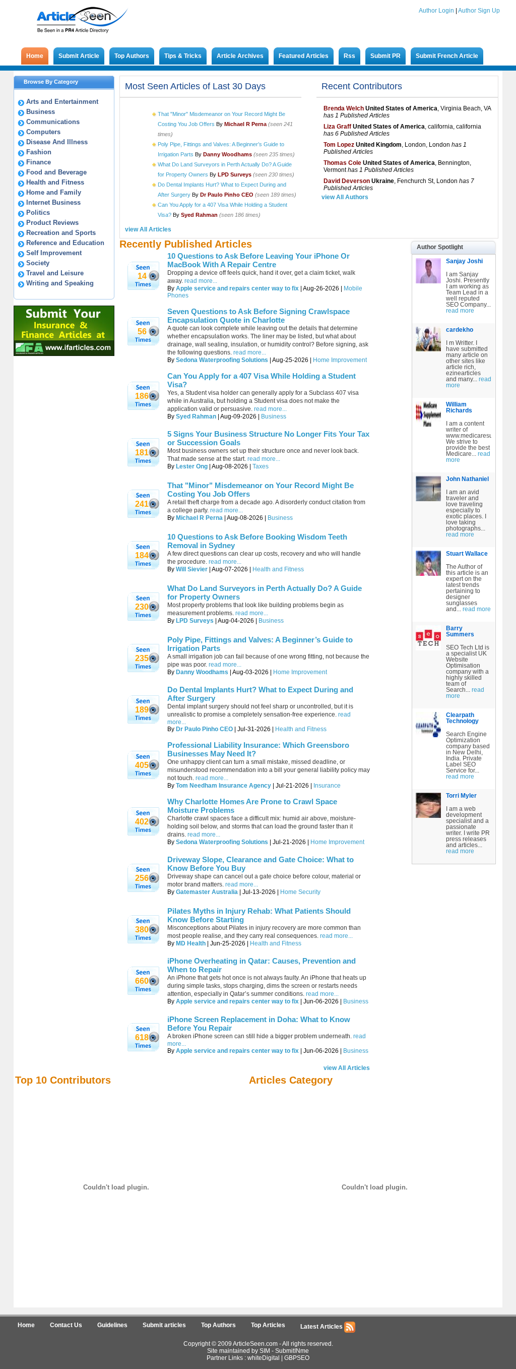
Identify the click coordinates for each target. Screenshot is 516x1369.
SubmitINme (292, 1350)
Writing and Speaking (60, 283)
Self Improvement (54, 253)
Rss (349, 55)
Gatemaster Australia (207, 892)
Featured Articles (304, 55)
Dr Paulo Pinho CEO (204, 729)
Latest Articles (322, 1326)
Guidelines (112, 1325)
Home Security (300, 892)
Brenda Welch (344, 108)
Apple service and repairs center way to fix (237, 288)
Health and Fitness (55, 182)
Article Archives (240, 55)
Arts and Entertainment (62, 101)
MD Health (191, 943)
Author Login (436, 10)
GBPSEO (296, 1357)
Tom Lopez (339, 144)
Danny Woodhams (202, 672)
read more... (270, 408)
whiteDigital (263, 1357)
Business (40, 111)
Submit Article (78, 55)
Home (34, 55)
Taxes (260, 466)
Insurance (327, 785)
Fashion (38, 152)
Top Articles (268, 1325)
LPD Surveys (195, 620)
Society (37, 263)
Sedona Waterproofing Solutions (222, 360)
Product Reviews (52, 222)
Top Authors (131, 55)
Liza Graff (337, 126)
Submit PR (385, 55)
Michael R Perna (199, 517)
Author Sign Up (479, 10)
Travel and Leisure (55, 273)
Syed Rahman (196, 416)
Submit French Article (447, 55)
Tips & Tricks (183, 55)
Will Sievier (192, 569)
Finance (38, 162)
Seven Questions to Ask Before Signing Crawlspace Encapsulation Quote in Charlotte (258, 315)
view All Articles (148, 229)
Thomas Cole (342, 162)
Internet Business (53, 202)
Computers (43, 132)
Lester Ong (192, 466)
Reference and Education (65, 243)
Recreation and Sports (61, 232)
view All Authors (344, 197)
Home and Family (53, 192)
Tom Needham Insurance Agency (223, 785)
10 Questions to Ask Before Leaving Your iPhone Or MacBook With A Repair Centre (258, 260)
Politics (38, 212)
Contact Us (66, 1325)
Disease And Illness (57, 142)
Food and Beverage (56, 172)
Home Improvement (340, 360)
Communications (53, 122)
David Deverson (347, 181)
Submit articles (164, 1325)
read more (460, 310)
